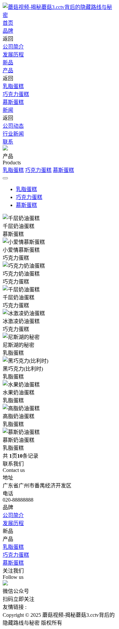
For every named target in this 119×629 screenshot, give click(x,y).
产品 (8, 70)
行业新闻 (13, 134)
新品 (8, 62)
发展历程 (13, 54)
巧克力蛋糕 (16, 94)
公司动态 (13, 126)
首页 (8, 23)
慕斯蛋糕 (13, 102)
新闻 (8, 110)
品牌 (8, 31)
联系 (8, 142)
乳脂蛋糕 (13, 86)
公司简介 (13, 47)
